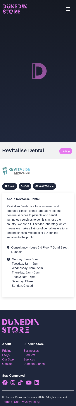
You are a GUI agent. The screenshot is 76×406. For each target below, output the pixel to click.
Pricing (6, 350)
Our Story (8, 359)
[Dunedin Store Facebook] (6, 383)
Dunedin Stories (34, 363)
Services (29, 359)
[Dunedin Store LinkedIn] (38, 383)
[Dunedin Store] (15, 9)
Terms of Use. (11, 401)
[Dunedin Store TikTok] (22, 383)
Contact (7, 363)
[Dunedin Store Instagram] (14, 383)
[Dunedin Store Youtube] (30, 383)
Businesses (31, 350)
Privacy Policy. (30, 401)
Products (29, 355)
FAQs (6, 355)
